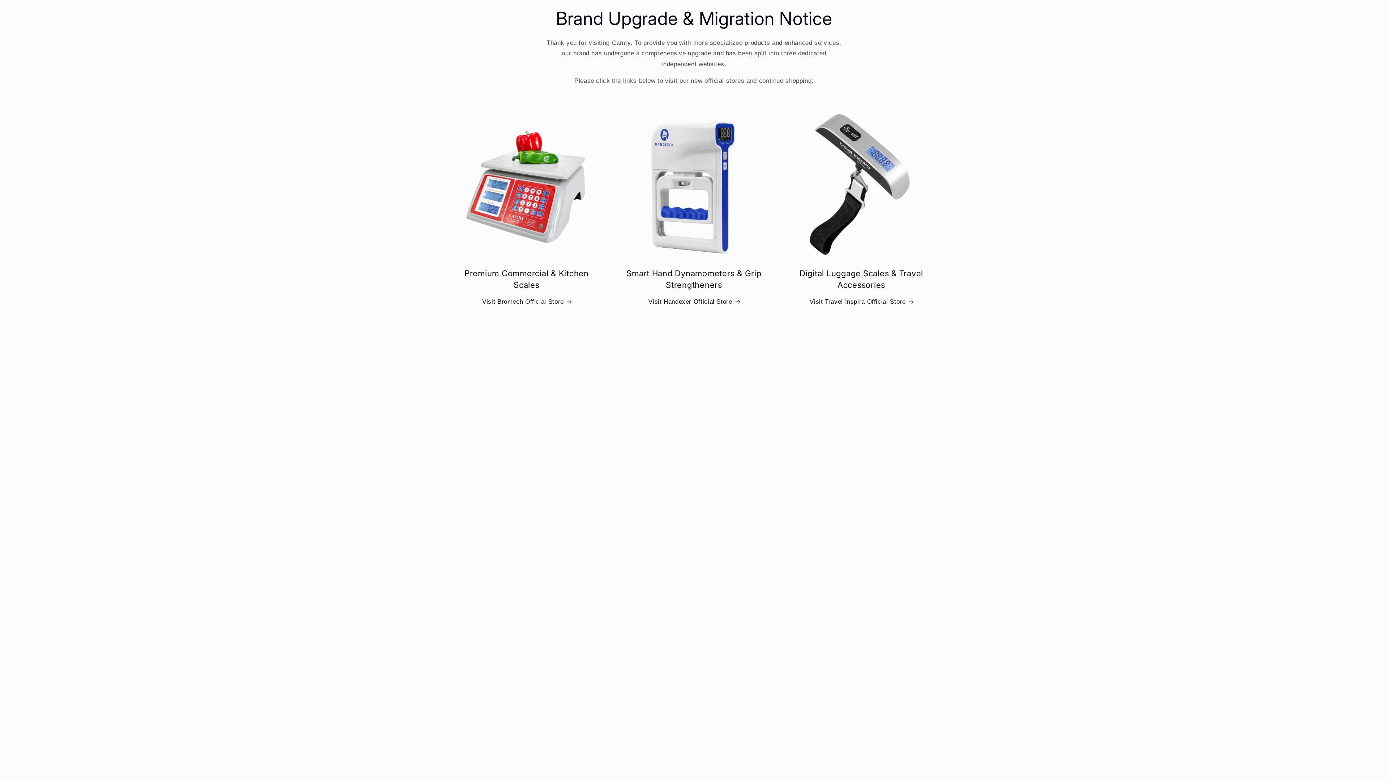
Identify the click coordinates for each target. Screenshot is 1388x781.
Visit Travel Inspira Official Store (857, 301)
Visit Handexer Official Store (690, 301)
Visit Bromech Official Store (523, 301)
